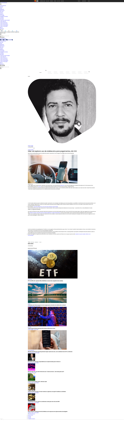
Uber (40, 242)
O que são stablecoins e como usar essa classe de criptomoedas (45, 206)
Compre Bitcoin (3, 5)
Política (1, 12)
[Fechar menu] (0, 4)
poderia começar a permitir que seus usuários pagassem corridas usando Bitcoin (45, 212)
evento (39, 186)
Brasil (1, 8)
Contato (29, 416)
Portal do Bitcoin (3, 38)
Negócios (1, 14)
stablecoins (62, 185)
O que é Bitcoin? (3, 21)
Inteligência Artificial (4, 16)
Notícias (1, 6)
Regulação (2, 9)
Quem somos (30, 415)
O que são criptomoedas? (5, 20)
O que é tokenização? (4, 25)
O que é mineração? (4, 26)
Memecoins (2, 10)
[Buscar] (0, 68)
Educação (2, 19)
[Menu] (4, 65)
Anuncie (29, 417)
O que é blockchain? (4, 23)
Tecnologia (2, 15)
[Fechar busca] (2, 65)
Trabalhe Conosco (31, 418)
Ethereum (2, 28)
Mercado (1, 11)
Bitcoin (1, 27)
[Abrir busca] (0, 65)
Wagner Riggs (30, 145)
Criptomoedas (30, 149)
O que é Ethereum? (3, 22)
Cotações (2, 17)
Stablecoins (36, 242)
